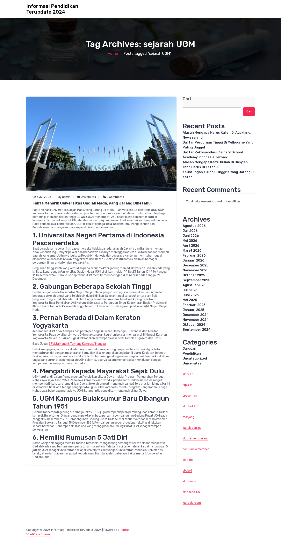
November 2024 (196, 320)
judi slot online (192, 428)
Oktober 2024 (194, 325)
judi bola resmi (192, 502)
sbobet (187, 470)
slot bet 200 (191, 406)
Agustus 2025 (194, 285)
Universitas (88, 197)
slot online (189, 481)
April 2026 (191, 246)
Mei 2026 (190, 241)
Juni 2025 (191, 295)
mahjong (188, 417)
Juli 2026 (190, 231)
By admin (64, 197)
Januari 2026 (193, 260)
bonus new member (196, 449)
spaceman (190, 395)
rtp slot (188, 385)
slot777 (188, 374)
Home (113, 53)
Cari (187, 99)
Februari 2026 (194, 255)
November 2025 (195, 270)
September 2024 (196, 330)
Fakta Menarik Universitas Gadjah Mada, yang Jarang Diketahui (92, 203)
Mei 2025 (190, 300)
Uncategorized (195, 358)
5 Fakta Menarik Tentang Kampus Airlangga (77, 344)
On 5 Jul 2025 (42, 197)
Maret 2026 (192, 250)
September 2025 (196, 280)
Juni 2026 (191, 236)
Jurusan (189, 348)
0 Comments (115, 197)
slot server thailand (195, 438)
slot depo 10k (191, 492)
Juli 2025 (190, 290)
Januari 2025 (193, 310)
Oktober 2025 (194, 275)
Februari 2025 (194, 305)
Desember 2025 (195, 265)
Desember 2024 (196, 315)
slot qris (188, 460)
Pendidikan (192, 353)
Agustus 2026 (194, 226)
